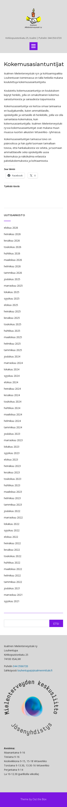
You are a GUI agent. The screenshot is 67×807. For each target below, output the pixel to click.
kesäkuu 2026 (12, 240)
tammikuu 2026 (13, 272)
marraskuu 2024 (13, 363)
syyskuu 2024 (11, 375)
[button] (33, 46)
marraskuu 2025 (13, 285)
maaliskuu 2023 (13, 491)
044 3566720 (20, 666)
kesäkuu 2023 (12, 472)
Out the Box (39, 799)
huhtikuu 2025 (12, 330)
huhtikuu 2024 (12, 408)
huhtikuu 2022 (12, 562)
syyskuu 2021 (11, 601)
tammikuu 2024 (13, 427)
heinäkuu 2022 (12, 543)
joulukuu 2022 (12, 511)
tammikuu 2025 (13, 350)
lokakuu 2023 (11, 446)
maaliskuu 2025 (13, 337)
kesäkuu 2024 (12, 395)
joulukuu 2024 (12, 356)
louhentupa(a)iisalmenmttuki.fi (35, 670)
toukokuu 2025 (12, 324)
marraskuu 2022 (13, 517)
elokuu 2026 (11, 227)
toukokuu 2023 (12, 479)
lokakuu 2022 (11, 524)
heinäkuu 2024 (12, 388)
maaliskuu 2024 (13, 414)
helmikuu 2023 (12, 498)
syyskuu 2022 (11, 530)
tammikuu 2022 (13, 582)
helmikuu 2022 (12, 575)
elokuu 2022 (11, 536)
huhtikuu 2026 (12, 253)
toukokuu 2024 (12, 401)
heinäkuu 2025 (12, 311)
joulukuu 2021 (12, 588)
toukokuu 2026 (12, 247)
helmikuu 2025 (12, 343)
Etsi (56, 623)
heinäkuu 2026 (12, 234)
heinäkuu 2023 (12, 466)
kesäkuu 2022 (12, 549)
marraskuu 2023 (13, 440)
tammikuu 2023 (13, 504)
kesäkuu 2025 (12, 318)
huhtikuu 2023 (12, 485)
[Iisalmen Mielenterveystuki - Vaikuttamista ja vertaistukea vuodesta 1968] (33, 18)
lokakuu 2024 (11, 369)
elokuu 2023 (11, 459)
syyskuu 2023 (11, 453)
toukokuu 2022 (12, 556)
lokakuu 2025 (11, 292)
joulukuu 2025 (12, 279)
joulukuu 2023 (12, 433)
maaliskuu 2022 (13, 569)
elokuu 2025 (11, 305)
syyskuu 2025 (11, 298)
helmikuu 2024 (12, 421)
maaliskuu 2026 (13, 260)
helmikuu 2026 (12, 266)
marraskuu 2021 (13, 594)
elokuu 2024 (11, 382)
